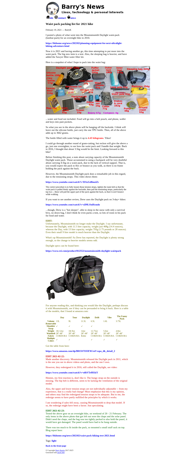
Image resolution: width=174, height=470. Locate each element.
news (73, 17)
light (54, 440)
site (51, 17)
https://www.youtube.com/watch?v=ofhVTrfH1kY (72, 372)
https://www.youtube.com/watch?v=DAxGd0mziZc (72, 182)
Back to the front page (56, 446)
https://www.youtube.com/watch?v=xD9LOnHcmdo (73, 204)
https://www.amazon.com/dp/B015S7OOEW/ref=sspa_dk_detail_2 (80, 351)
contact (62, 17)
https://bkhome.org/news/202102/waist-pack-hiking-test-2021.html (80, 435)
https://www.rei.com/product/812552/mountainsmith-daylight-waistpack (83, 250)
